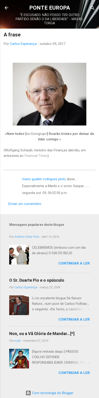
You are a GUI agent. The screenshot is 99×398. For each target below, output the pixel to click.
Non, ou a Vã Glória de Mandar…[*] (42, 333)
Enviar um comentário (24, 204)
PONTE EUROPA (49, 8)
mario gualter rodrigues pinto (44, 179)
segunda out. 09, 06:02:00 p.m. (44, 193)
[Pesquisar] (92, 8)
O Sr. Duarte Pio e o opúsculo (36, 280)
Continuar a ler (74, 263)
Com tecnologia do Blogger (52, 393)
